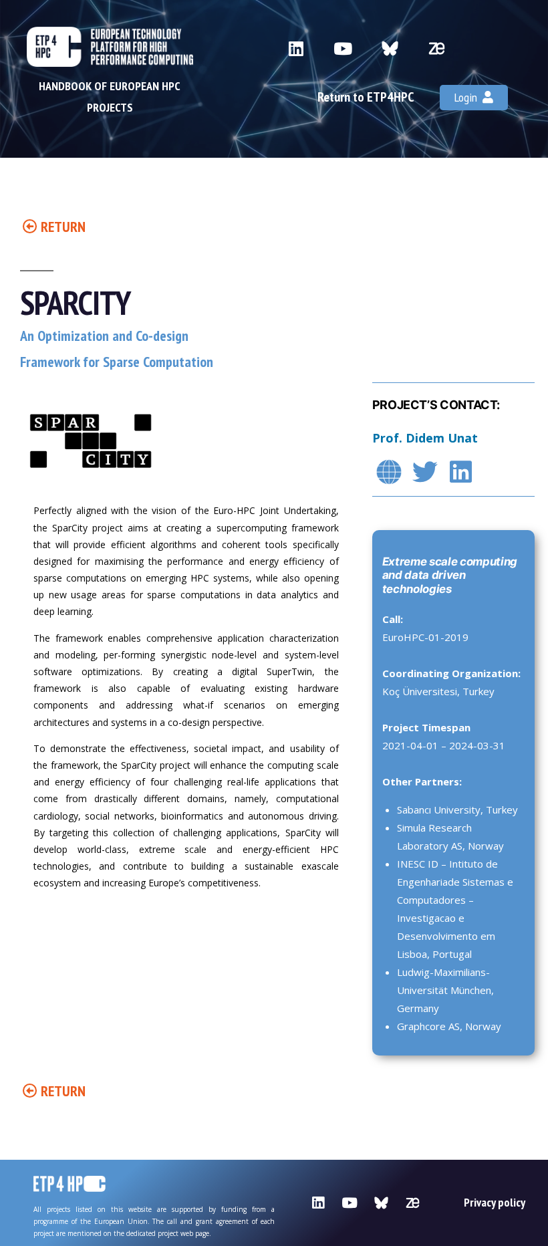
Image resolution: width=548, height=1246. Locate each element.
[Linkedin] (296, 48)
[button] (54, 226)
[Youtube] (343, 48)
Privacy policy (494, 1202)
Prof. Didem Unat (425, 438)
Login (468, 97)
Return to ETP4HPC (365, 97)
